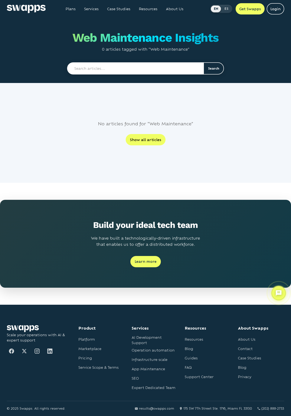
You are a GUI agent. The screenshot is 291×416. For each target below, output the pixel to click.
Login (275, 9)
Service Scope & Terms (98, 367)
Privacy (244, 377)
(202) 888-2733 (272, 408)
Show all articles (145, 139)
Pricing (85, 358)
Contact (245, 348)
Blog (189, 348)
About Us (174, 9)
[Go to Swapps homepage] (26, 9)
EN (216, 9)
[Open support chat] (278, 293)
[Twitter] (24, 351)
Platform (86, 339)
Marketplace (89, 348)
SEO (135, 378)
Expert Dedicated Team (154, 387)
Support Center (199, 377)
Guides (191, 358)
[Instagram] (37, 351)
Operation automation (153, 350)
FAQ (188, 367)
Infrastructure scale (149, 359)
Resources (148, 9)
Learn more (146, 261)
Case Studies (118, 9)
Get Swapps (250, 9)
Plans (71, 9)
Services (91, 9)
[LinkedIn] (50, 351)
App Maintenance (148, 369)
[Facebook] (11, 351)
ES (226, 9)
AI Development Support (147, 340)
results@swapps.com (156, 408)
